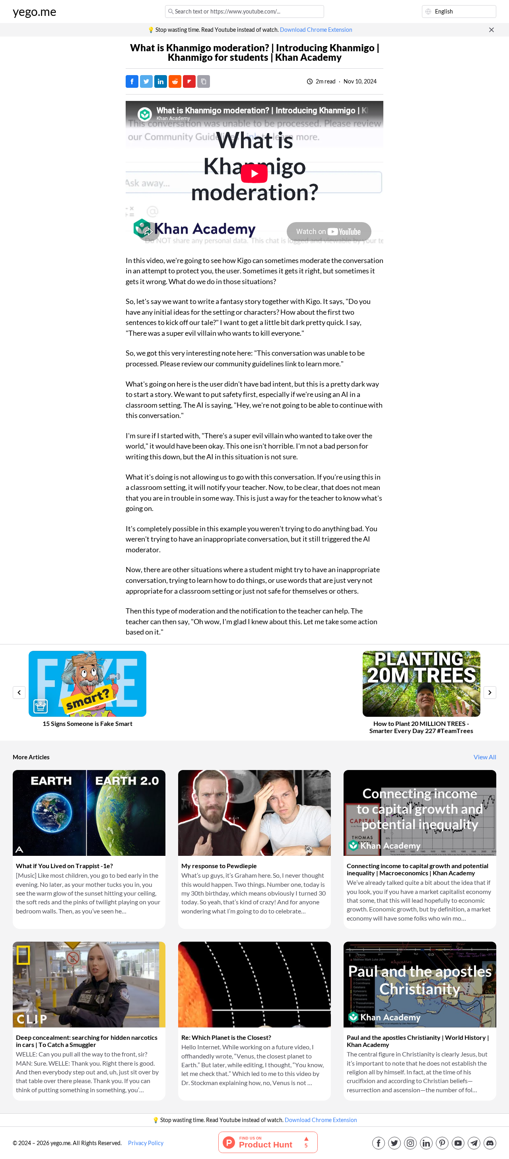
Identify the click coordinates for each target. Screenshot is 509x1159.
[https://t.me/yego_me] (474, 1143)
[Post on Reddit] (175, 81)
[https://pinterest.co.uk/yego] (442, 1143)
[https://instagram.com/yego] (410, 1143)
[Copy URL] (203, 81)
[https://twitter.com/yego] (394, 1143)
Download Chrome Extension (316, 30)
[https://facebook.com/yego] (378, 1143)
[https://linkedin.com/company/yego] (426, 1143)
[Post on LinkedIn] (160, 81)
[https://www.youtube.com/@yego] (458, 1143)
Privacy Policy (145, 1143)
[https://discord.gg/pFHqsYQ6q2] (490, 1143)
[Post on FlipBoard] (189, 81)
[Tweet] (146, 81)
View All (485, 756)
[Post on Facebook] (132, 81)
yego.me (34, 11)
